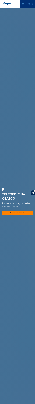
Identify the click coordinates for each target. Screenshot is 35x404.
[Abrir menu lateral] (32, 4)
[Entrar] (23, 4)
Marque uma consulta (17, 213)
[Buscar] (29, 4)
